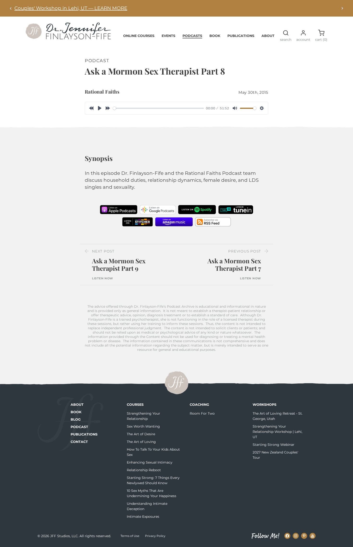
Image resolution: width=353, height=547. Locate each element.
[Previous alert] (10, 8)
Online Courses (138, 36)
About (268, 36)
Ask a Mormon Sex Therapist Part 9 (119, 264)
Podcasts (192, 36)
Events (168, 36)
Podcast (79, 427)
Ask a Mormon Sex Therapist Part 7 (234, 264)
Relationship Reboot (144, 470)
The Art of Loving (141, 442)
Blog (76, 419)
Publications (240, 36)
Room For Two (202, 413)
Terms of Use (130, 536)
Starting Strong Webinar (273, 444)
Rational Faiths (102, 91)
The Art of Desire (141, 434)
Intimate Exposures (143, 516)
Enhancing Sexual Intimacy (149, 462)
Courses (135, 404)
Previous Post (244, 251)
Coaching (199, 404)
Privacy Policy (155, 536)
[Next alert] (342, 8)
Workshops (264, 404)
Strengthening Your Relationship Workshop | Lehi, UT (277, 431)
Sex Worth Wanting (143, 426)
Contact (79, 442)
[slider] (158, 108)
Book (214, 36)
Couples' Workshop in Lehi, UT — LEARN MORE (70, 8)
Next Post (103, 251)
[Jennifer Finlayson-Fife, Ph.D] (68, 38)
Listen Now (102, 278)
